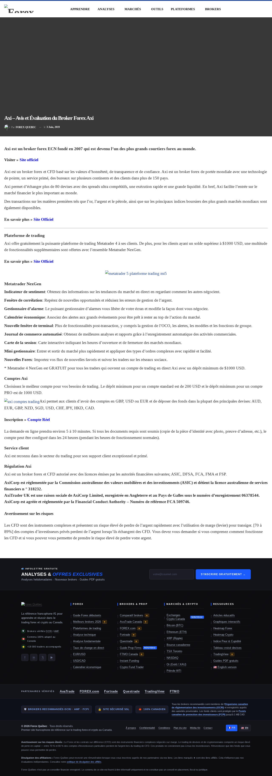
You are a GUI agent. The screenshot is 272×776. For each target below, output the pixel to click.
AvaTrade (67, 691)
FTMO (174, 691)
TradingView (223, 654)
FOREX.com (130, 628)
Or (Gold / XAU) (176, 664)
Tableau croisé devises (227, 647)
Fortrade (127, 634)
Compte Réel (38, 419)
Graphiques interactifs (226, 621)
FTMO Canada (131, 654)
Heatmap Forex (222, 628)
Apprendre (80, 9)
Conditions (164, 728)
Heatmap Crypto (223, 634)
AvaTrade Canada (133, 621)
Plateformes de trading (87, 628)
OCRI (49, 631)
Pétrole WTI (174, 670)
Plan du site (180, 728)
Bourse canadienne (178, 644)
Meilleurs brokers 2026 (89, 621)
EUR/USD (79, 654)
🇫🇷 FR (231, 727)
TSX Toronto (174, 651)
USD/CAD (79, 660)
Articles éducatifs (224, 615)
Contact (208, 728)
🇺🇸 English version (225, 667)
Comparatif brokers (134, 615)
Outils (157, 9)
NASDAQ (172, 657)
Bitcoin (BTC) (175, 625)
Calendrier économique (87, 667)
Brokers (213, 9)
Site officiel (29, 160)
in (34, 657)
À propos (131, 728)
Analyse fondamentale (87, 641)
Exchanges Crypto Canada (185, 617)
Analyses (106, 9)
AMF (56, 631)
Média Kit (195, 728)
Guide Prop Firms (138, 647)
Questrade (128, 641)
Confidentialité (147, 728)
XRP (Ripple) (175, 638)
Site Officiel (43, 219)
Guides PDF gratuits (225, 660)
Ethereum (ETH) (177, 631)
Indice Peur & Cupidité (227, 641)
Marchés (133, 9)
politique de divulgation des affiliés (84, 762)
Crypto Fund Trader (132, 667)
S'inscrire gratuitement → (223, 574)
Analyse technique (84, 634)
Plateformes (183, 9)
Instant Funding (129, 660)
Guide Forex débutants (87, 615)
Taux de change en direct (88, 647)
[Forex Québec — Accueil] (42, 605)
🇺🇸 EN (244, 728)
